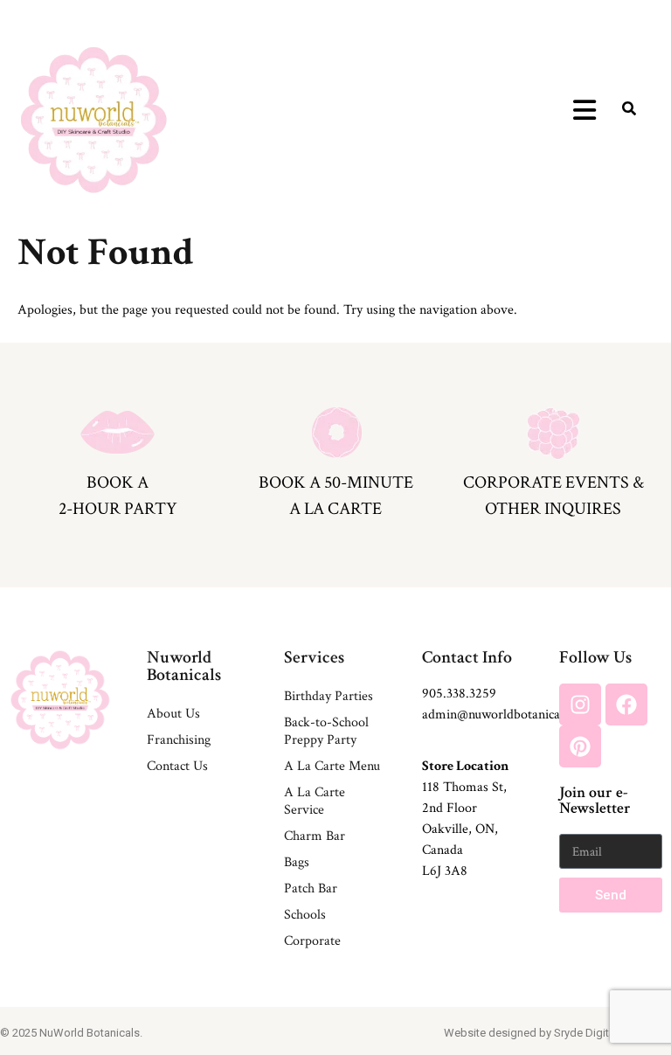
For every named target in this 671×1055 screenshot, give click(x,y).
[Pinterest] (580, 746)
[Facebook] (626, 704)
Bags (296, 862)
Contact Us (177, 766)
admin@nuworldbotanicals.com (509, 714)
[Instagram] (580, 704)
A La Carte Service (314, 801)
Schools (305, 915)
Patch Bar (310, 888)
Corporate (312, 941)
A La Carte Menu (332, 766)
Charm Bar (314, 836)
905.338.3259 (459, 693)
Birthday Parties (328, 696)
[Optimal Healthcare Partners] (93, 119)
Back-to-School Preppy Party (326, 731)
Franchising (179, 740)
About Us (173, 713)
